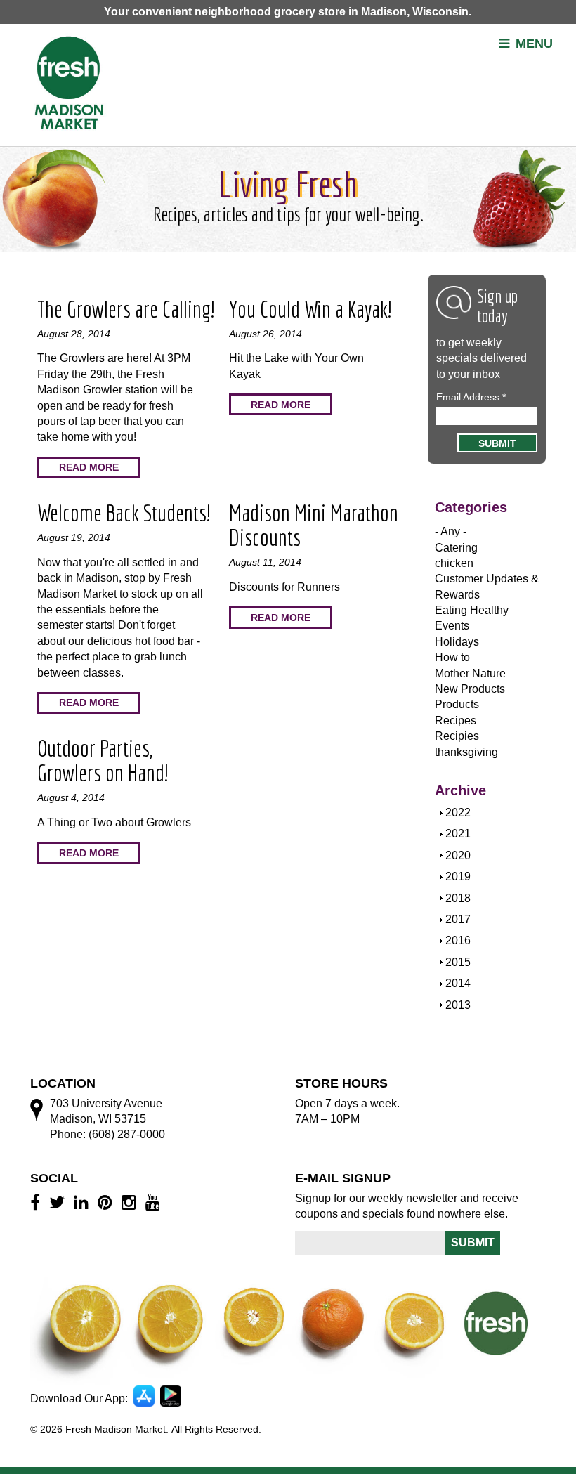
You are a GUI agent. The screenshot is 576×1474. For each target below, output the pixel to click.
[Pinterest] (107, 1202)
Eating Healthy (472, 610)
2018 (458, 898)
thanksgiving (466, 752)
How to (452, 657)
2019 (458, 876)
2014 (458, 983)
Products (457, 704)
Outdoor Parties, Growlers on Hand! (102, 760)
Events (452, 626)
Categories (471, 507)
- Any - (450, 531)
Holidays (457, 642)
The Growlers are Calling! (125, 309)
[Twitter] (59, 1202)
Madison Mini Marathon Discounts (313, 525)
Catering (456, 548)
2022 (458, 812)
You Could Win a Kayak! (310, 309)
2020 (458, 855)
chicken (454, 563)
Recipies (457, 736)
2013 (458, 1005)
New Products (470, 689)
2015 (458, 962)
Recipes (455, 720)
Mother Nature (470, 673)
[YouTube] (154, 1202)
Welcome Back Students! (123, 513)
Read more (89, 467)
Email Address (471, 397)
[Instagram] (131, 1202)
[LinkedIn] (83, 1202)
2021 (458, 834)
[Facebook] (37, 1202)
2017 (458, 919)
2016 (458, 940)
